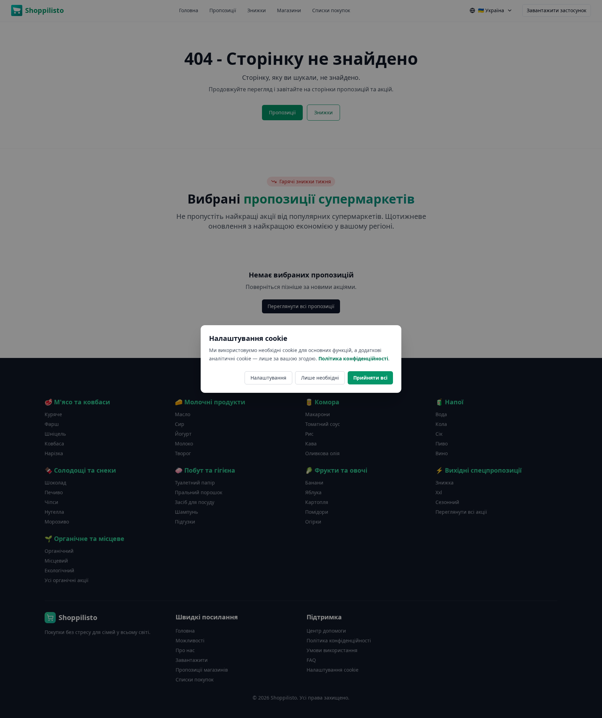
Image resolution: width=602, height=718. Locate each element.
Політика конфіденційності (353, 358)
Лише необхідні (320, 377)
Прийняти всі (370, 377)
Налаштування (268, 377)
